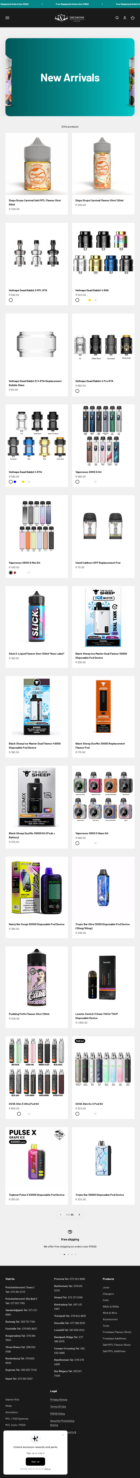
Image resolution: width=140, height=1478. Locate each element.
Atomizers (11, 1412)
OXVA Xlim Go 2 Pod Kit (89, 1103)
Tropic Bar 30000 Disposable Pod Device (99, 1194)
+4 (95, 843)
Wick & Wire (110, 1312)
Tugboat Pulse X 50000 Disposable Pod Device (37, 1194)
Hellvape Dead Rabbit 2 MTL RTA (28, 290)
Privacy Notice (58, 1399)
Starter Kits (12, 1399)
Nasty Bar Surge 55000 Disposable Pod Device (37, 924)
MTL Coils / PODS (15, 1424)
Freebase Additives (114, 1338)
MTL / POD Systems (16, 1418)
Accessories (110, 1319)
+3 (95, 300)
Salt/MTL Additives (114, 1351)
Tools (106, 1325)
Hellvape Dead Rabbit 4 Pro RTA (94, 381)
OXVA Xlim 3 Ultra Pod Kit (24, 1103)
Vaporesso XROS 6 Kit (88, 471)
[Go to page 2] (79, 1214)
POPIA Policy (57, 1413)
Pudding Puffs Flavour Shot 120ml (29, 1013)
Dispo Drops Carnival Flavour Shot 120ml (99, 200)
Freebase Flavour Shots (117, 1331)
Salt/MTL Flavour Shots (117, 1344)
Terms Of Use (58, 1406)
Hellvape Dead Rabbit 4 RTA (25, 471)
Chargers (108, 1293)
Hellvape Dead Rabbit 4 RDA (92, 290)
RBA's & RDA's (111, 1306)
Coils (106, 1300)
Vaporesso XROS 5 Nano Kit (91, 833)
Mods (8, 1405)
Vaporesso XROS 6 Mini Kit (24, 562)
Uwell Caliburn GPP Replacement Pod (97, 562)
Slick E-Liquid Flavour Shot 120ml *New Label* (36, 653)
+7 (95, 482)
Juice (106, 1287)
